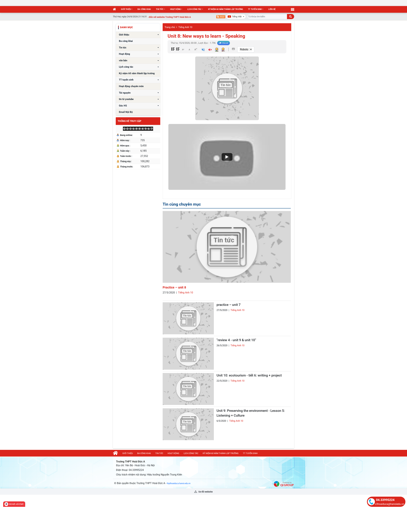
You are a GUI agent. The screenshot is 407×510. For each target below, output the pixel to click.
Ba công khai (144, 9)
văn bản (123, 60)
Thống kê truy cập (129, 121)
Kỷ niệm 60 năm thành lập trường (225, 9)
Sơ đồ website (205, 491)
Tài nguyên (125, 92)
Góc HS (123, 105)
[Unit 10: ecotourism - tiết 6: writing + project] (188, 389)
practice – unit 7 (229, 305)
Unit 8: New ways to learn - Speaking (206, 36)
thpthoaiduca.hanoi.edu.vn (178, 483)
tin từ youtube (126, 99)
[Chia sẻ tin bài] (223, 43)
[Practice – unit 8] (227, 247)
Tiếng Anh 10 (185, 27)
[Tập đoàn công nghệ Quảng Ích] (284, 483)
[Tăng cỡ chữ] (195, 49)
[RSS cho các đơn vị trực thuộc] (220, 16)
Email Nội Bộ (126, 112)
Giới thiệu (126, 9)
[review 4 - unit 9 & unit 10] (188, 354)
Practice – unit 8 (174, 287)
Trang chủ (170, 27)
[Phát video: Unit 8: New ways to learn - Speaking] (227, 157)
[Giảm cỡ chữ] (183, 49)
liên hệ (272, 9)
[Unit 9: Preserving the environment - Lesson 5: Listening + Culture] (188, 424)
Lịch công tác (194, 9)
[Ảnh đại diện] (227, 88)
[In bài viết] (233, 48)
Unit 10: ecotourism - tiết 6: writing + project (249, 375)
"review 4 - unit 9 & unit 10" (236, 340)
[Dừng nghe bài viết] (210, 50)
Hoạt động (175, 9)
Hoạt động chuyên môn (131, 86)
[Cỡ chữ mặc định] (189, 49)
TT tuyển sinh (255, 9)
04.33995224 (385, 500)
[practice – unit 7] (188, 318)
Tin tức (159, 9)
